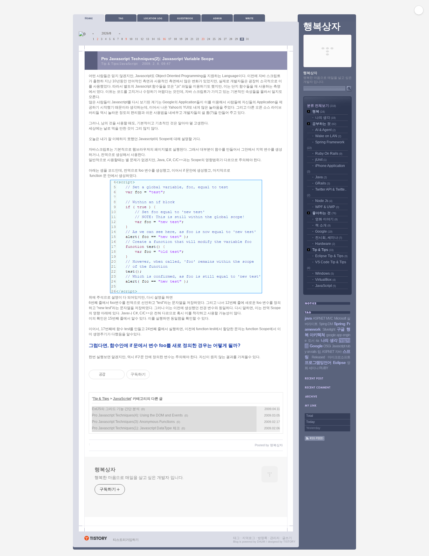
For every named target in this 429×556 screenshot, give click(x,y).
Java (321, 177)
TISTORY (289, 541)
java (308, 318)
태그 (236, 538)
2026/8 (106, 33)
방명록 (262, 538)
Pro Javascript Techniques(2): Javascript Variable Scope (157, 58)
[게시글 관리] (118, 374)
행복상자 (105, 470)
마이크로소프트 (339, 357)
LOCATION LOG (153, 18)
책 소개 (323, 225)
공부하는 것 (324, 124)
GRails (322, 183)
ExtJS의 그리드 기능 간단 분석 (115, 409)
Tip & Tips (101, 399)
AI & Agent (325, 130)
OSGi (327, 346)
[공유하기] (110, 374)
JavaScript (122, 399)
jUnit (321, 160)
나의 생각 (325, 118)
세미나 (313, 368)
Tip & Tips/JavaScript (119, 63)
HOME (88, 18)
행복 (318, 111)
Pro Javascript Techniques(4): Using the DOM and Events (137, 415)
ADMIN (217, 18)
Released (318, 357)
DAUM (261, 541)
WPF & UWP (327, 207)
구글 (340, 329)
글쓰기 (287, 538)
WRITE (249, 18)
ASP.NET (328, 352)
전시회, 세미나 (328, 238)
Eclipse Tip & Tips (331, 256)
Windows (324, 273)
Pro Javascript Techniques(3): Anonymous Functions (133, 422)
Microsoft (340, 318)
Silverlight (328, 329)
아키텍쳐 (317, 334)
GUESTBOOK (185, 18)
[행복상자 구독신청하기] (315, 440)
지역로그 (248, 538)
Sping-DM (326, 324)
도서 (311, 341)
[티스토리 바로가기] (95, 539)
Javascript (338, 346)
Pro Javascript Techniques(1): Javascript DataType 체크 (136, 428)
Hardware (325, 244)
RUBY (323, 368)
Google (323, 231)
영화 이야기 (326, 219)
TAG (121, 18)
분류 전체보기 (321, 106)
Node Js (323, 201)
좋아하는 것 (324, 213)
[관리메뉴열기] (418, 10)
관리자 (275, 538)
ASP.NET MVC (323, 318)
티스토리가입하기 (126, 539)
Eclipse (339, 362)
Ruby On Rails (328, 153)
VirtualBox (325, 280)
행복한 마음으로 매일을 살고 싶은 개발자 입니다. (139, 477)
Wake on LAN (328, 136)
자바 (338, 352)
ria (317, 341)
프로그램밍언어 (318, 362)
